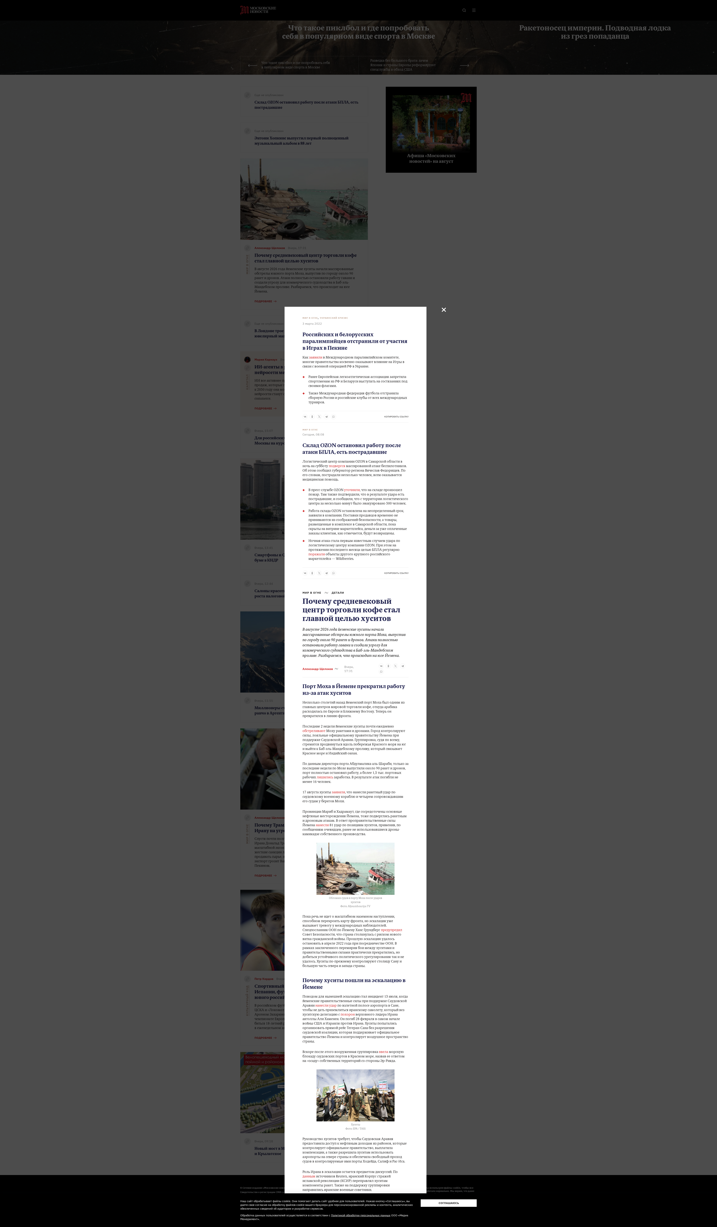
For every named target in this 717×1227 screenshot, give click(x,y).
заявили (315, 357)
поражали (317, 554)
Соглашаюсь (449, 1203)
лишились (325, 777)
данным (308, 1176)
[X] (319, 416)
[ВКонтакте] (305, 416)
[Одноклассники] (312, 416)
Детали (338, 592)
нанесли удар (326, 1006)
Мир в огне (310, 317)
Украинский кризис (334, 317)
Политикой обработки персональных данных (360, 1215)
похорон (348, 1015)
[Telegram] (326, 416)
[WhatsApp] (333, 416)
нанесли (322, 825)
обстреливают (313, 731)
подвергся (337, 466)
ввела (383, 1052)
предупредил (391, 930)
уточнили (352, 490)
